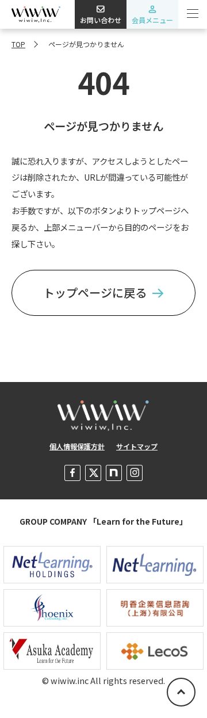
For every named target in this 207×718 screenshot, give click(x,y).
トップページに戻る (95, 292)
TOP (18, 44)
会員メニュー (152, 20)
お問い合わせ (100, 20)
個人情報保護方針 (77, 446)
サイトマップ (137, 446)
